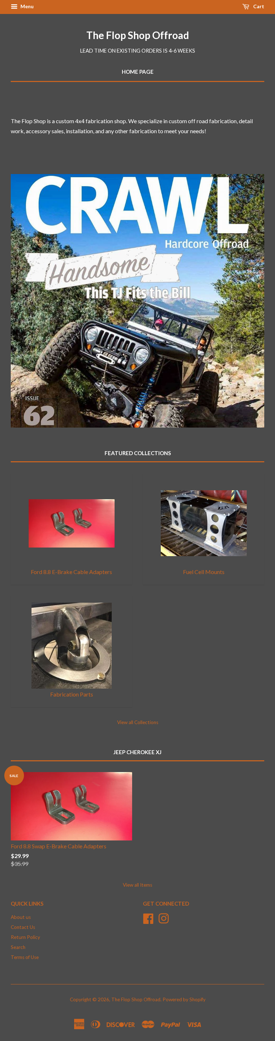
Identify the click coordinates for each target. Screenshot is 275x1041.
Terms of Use (25, 957)
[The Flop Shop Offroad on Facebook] (148, 918)
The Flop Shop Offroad (137, 35)
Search (18, 947)
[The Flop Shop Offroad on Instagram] (163, 918)
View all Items (137, 885)
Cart (258, 6)
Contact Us (23, 927)
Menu (26, 6)
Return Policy (25, 937)
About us (21, 917)
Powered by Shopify (184, 999)
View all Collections (137, 722)
